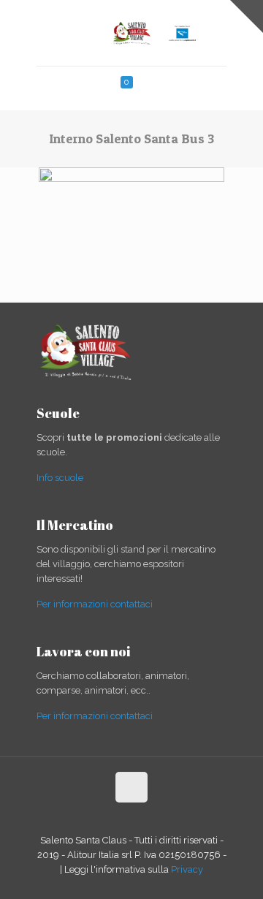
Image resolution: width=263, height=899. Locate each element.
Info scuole (60, 477)
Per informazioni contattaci (95, 604)
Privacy (187, 869)
